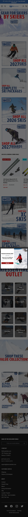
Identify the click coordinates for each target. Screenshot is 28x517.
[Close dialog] (26, 249)
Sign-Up (7, 263)
